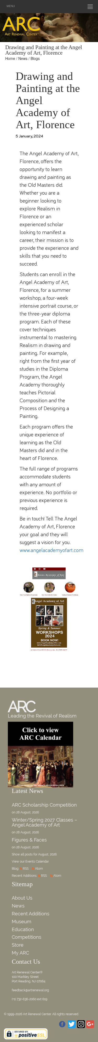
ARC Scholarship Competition (44, 805)
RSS (25, 868)
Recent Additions (30, 913)
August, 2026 (47, 854)
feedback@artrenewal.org (30, 990)
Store (18, 945)
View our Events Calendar (30, 861)
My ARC (20, 953)
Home (10, 58)
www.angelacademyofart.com (51, 550)
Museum (21, 921)
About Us (22, 898)
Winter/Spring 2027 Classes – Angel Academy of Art (44, 822)
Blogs (35, 58)
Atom (39, 868)
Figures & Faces (29, 840)
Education (23, 929)
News (22, 58)
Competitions (26, 937)
